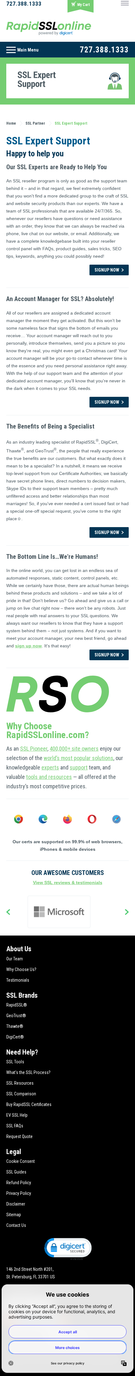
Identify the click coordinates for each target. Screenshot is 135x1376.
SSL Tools (15, 1061)
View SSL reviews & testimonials (67, 882)
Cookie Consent (20, 1161)
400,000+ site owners (74, 748)
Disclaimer (15, 1203)
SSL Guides (16, 1171)
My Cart (83, 5)
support (79, 767)
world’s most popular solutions (78, 758)
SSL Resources (20, 1083)
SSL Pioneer (33, 748)
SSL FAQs (14, 1125)
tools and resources (49, 777)
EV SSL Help (17, 1115)
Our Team (14, 958)
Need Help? (22, 1052)
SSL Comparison (21, 1093)
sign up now (28, 645)
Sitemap (13, 1214)
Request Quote (19, 1136)
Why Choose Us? (21, 969)
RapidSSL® (16, 1004)
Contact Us (16, 1225)
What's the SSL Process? (28, 1072)
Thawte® (14, 1026)
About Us (18, 949)
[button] (67, 1248)
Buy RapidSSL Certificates (28, 1104)
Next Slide (127, 912)
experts (50, 767)
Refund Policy (18, 1182)
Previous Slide (8, 912)
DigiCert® (15, 1036)
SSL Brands (22, 995)
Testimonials (17, 980)
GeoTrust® (16, 1015)
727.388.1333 (23, 3)
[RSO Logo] (48, 27)
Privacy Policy (18, 1193)
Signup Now (106, 270)
